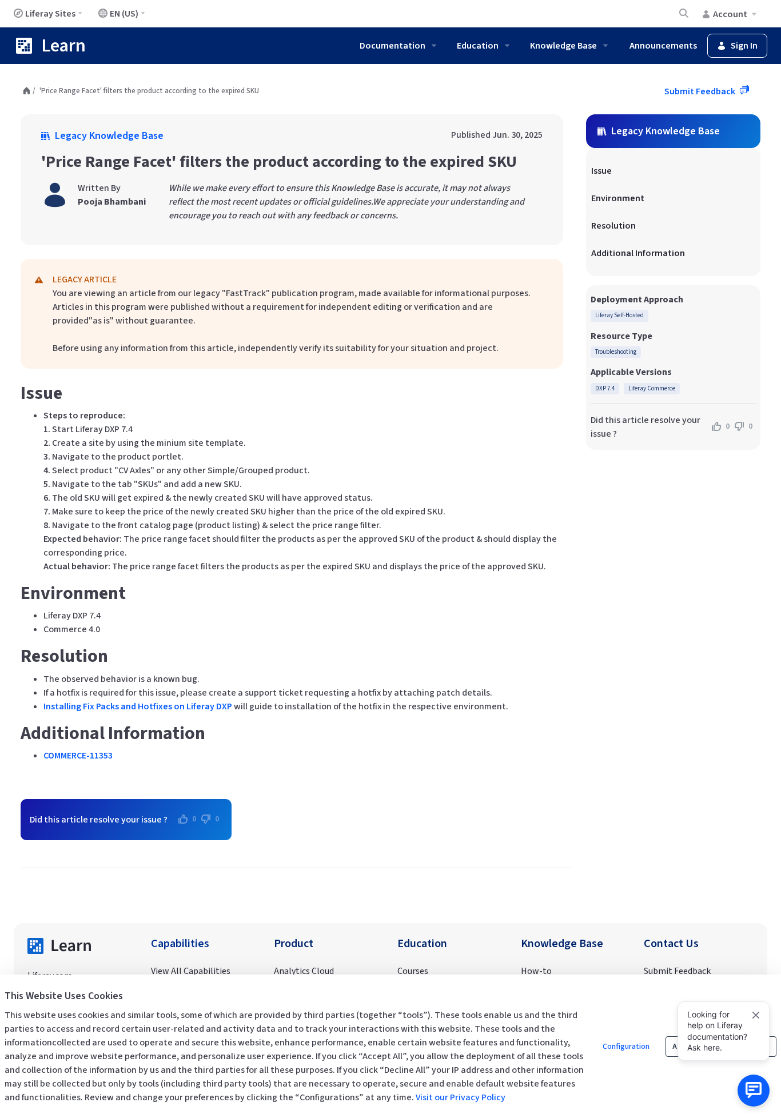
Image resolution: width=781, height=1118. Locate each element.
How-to (536, 971)
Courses (412, 971)
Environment (617, 198)
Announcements (663, 45)
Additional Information (638, 253)
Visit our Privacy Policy (460, 1097)
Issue (601, 171)
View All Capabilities (190, 971)
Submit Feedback (700, 91)
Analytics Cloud (304, 971)
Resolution (613, 225)
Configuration (626, 1046)
